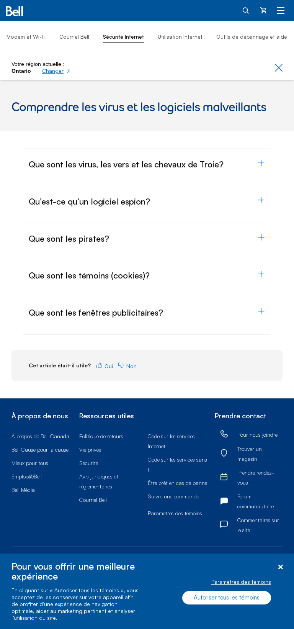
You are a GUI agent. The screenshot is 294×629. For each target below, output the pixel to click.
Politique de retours (101, 436)
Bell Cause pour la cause (40, 449)
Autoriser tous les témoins (227, 597)
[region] (147, 591)
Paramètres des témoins (241, 581)
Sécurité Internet (123, 36)
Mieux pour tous (29, 463)
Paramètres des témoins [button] (175, 513)
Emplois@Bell (26, 476)
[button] (56, 71)
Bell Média (23, 489)
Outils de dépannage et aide (251, 36)
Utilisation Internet (180, 36)
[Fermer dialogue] (280, 567)
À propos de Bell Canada (40, 436)
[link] (224, 434)
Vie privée (90, 449)
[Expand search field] (246, 10)
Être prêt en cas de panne (177, 483)
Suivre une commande (173, 496)
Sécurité (88, 463)
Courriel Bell (74, 36)
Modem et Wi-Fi (26, 36)
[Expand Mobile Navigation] (280, 10)
